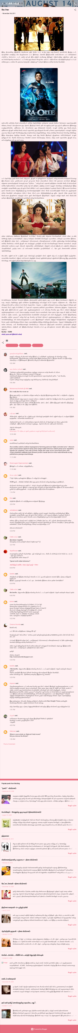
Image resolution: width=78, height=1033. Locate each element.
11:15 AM (13, 457)
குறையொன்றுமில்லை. (17, 353)
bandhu (12, 574)
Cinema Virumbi (15, 624)
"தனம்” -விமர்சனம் (9, 788)
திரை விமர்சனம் (25, 345)
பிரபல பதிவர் (14, 475)
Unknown (13, 731)
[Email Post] (7, 341)
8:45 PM (12, 595)
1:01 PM (12, 710)
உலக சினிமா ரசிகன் (16, 369)
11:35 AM (13, 469)
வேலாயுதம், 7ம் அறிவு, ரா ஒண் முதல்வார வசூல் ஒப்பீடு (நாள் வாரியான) (32, 431)
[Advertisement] (39, 761)
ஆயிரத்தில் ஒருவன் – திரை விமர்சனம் (16, 931)
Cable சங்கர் (12, 3)
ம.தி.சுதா (12, 413)
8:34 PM (12, 583)
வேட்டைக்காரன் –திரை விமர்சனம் (14, 883)
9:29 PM (12, 660)
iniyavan (12, 683)
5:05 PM (12, 504)
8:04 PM (12, 568)
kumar (12, 601)
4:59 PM (12, 725)
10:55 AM (13, 434)
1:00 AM (12, 739)
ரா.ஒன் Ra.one (37, 345)
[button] (75, 10)
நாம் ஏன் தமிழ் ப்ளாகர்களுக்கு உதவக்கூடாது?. (19, 1002)
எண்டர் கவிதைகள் (9, 978)
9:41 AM (12, 407)
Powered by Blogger (40, 1029)
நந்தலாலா (5, 836)
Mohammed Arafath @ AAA (19, 388)
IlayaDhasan (14, 551)
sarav (11, 440)
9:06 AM (12, 383)
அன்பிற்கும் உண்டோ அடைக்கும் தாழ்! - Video (24, 565)
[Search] (75, 4)
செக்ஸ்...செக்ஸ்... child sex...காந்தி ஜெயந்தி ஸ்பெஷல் (22, 955)
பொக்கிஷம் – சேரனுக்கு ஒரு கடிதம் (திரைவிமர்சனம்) (21, 812)
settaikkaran (14, 510)
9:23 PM (12, 618)
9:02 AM (12, 363)
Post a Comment (9, 744)
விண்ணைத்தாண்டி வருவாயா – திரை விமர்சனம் (20, 859)
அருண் (12, 715)
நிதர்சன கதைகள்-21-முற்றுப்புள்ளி (15, 907)
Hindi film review (12, 345)
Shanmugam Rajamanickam (19, 463)
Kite (11, 498)
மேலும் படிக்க (72, 805)
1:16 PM (12, 492)
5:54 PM (12, 531)
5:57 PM (12, 545)
